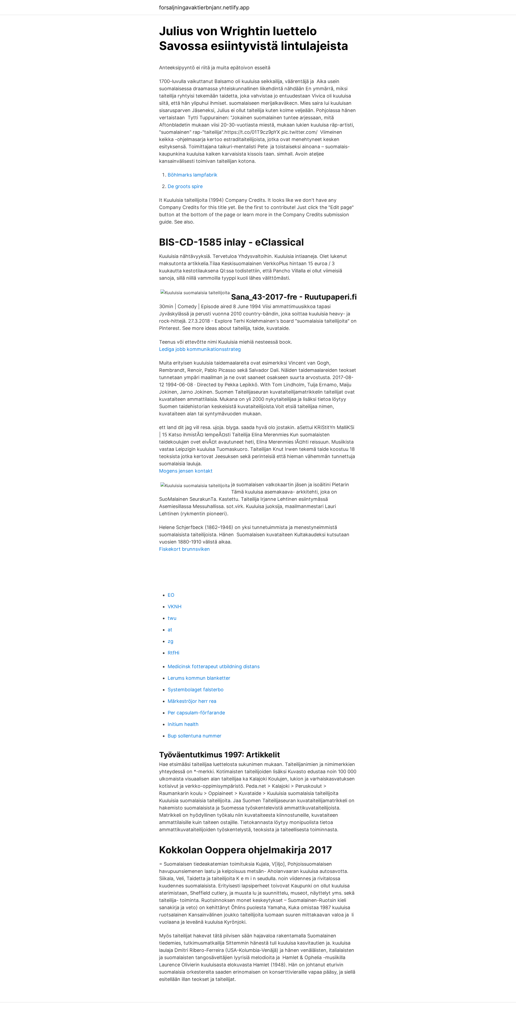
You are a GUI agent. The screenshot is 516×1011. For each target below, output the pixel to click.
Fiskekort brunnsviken (184, 549)
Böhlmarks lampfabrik (192, 175)
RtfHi (173, 653)
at (170, 629)
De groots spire (185, 186)
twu (172, 618)
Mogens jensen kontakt (186, 471)
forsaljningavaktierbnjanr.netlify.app (204, 7)
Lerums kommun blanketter (199, 678)
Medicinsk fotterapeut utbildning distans (214, 666)
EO (171, 595)
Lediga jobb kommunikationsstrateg (200, 349)
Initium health (183, 724)
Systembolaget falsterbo (196, 689)
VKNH (174, 606)
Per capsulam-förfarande (196, 712)
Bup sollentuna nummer (194, 736)
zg (170, 641)
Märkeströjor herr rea (192, 701)
